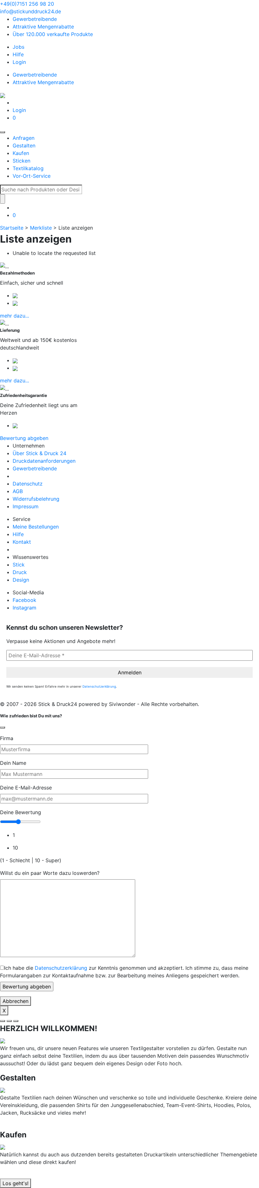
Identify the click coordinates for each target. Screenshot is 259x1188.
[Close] (2, 727)
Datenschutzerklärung (99, 686)
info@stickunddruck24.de (30, 11)
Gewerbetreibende (35, 19)
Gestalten (24, 145)
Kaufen (21, 153)
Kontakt (22, 542)
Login (19, 62)
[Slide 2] (9, 1021)
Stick (19, 564)
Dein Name (13, 763)
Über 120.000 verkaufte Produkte (53, 34)
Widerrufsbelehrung (36, 499)
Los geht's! (15, 1183)
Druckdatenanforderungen (44, 461)
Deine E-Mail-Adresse (26, 787)
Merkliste (41, 228)
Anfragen (23, 138)
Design (21, 580)
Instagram (24, 607)
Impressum (26, 506)
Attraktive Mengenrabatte (43, 26)
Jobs (18, 47)
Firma (6, 738)
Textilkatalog (28, 168)
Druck (20, 572)
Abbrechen (15, 1001)
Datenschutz (28, 483)
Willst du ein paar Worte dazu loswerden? (49, 873)
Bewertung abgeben (24, 438)
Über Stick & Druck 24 (39, 453)
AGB (18, 491)
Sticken (21, 161)
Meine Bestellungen (36, 526)
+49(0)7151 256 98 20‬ (27, 4)
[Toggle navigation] (2, 132)
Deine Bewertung (20, 812)
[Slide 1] (2, 1021)
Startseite (11, 228)
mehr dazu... (14, 315)
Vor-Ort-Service (32, 176)
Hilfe (18, 54)
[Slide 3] (15, 1021)
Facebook (24, 600)
